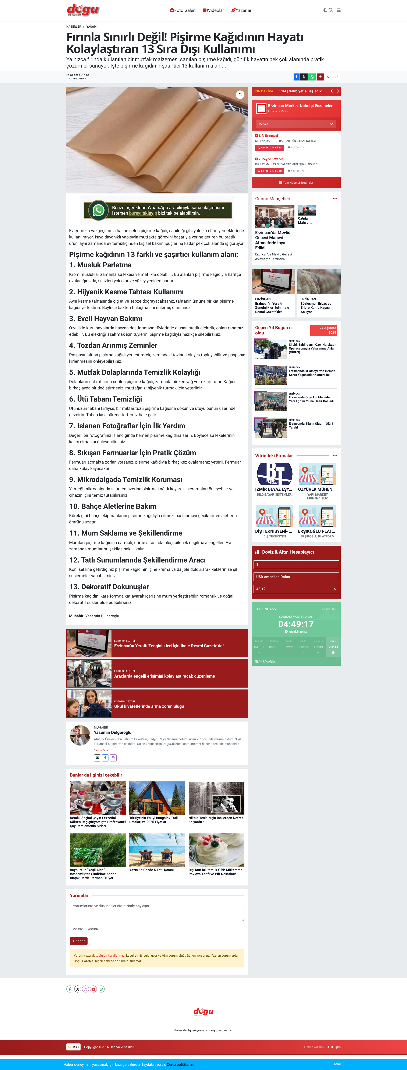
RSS (75, 1047)
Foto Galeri (185, 10)
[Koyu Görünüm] (325, 10)
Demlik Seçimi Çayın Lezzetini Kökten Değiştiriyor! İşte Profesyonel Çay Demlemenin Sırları (98, 822)
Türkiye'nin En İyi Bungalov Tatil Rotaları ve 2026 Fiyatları (153, 820)
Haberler (73, 26)
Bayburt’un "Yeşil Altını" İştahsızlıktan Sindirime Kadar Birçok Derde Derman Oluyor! (93, 874)
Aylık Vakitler (266, 661)
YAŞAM (91, 26)
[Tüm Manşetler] (335, 198)
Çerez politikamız (180, 1064)
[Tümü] (335, 455)
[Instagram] (113, 757)
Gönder (79, 941)
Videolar (216, 10)
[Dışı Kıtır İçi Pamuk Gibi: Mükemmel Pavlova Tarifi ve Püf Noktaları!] (216, 850)
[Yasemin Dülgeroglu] (80, 735)
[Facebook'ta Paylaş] (297, 76)
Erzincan (263, 299)
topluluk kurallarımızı (111, 955)
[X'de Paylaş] (304, 76)
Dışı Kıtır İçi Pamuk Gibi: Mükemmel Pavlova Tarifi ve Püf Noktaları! (216, 872)
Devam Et (100, 750)
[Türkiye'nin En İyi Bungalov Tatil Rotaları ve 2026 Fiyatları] (157, 798)
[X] (77, 988)
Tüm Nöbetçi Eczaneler (298, 183)
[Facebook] (105, 757)
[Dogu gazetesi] (83, 10)
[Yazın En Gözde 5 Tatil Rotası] (157, 850)
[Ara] (331, 10)
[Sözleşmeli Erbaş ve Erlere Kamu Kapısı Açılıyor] (319, 282)
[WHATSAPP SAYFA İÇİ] (157, 209)
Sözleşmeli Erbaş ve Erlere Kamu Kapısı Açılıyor (316, 308)
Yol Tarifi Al (297, 147)
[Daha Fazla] (320, 76)
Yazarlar (243, 10)
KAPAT (337, 1064)
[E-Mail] (97, 757)
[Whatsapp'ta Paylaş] (312, 76)
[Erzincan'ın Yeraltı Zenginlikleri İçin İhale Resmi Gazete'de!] (273, 282)
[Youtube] (93, 988)
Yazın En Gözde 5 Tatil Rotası (151, 870)
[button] (332, 91)
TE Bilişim (333, 1047)
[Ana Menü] (339, 10)
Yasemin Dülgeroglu (112, 732)
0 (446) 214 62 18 (271, 147)
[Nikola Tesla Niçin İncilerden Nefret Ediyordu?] (216, 798)
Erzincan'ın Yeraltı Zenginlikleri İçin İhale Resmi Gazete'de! (272, 308)
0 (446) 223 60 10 (271, 170)
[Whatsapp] (101, 988)
